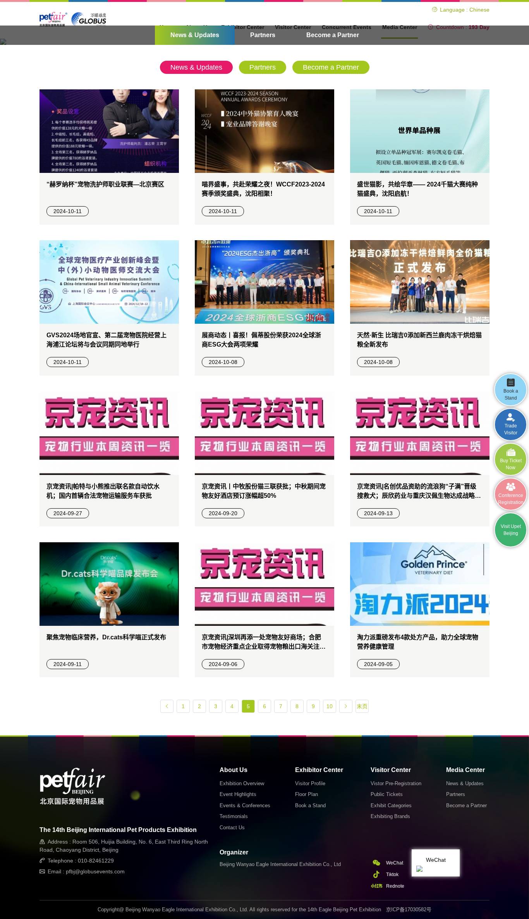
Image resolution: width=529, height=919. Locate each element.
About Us (233, 770)
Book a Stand (310, 805)
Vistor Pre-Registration (396, 783)
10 (329, 706)
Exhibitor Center (319, 770)
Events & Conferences (245, 805)
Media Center (465, 770)
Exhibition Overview (242, 783)
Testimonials (234, 816)
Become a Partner (332, 35)
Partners (262, 35)
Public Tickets (387, 794)
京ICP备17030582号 (408, 909)
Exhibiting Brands (390, 816)
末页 (362, 706)
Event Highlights (238, 794)
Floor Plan (306, 794)
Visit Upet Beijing (511, 530)
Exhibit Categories (391, 805)
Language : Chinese (464, 10)
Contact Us (232, 827)
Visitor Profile (310, 783)
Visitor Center (391, 770)
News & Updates (194, 35)
